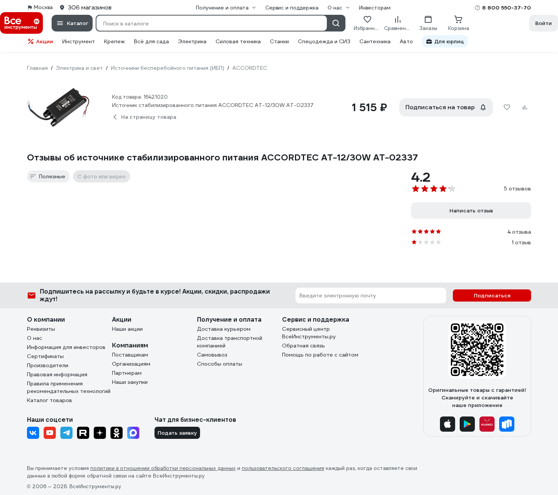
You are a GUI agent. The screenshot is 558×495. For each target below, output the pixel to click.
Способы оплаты (219, 363)
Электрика (192, 41)
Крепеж (114, 41)
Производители (47, 365)
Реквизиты (41, 328)
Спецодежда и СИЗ (324, 41)
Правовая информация (57, 374)
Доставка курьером (224, 328)
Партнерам (127, 372)
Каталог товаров (49, 400)
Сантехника (375, 41)
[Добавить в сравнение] (525, 107)
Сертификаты (45, 356)
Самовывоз (212, 354)
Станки (279, 41)
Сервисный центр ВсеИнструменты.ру (309, 332)
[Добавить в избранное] (507, 107)
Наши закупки (130, 382)
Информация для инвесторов (66, 347)
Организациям (131, 363)
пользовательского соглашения (283, 468)
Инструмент (78, 41)
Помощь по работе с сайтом (320, 354)
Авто (406, 41)
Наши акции (127, 328)
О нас (34, 338)
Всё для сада (151, 41)
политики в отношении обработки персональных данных (163, 468)
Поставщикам (130, 354)
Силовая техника (238, 41)
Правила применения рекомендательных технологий (68, 387)
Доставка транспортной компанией (229, 342)
